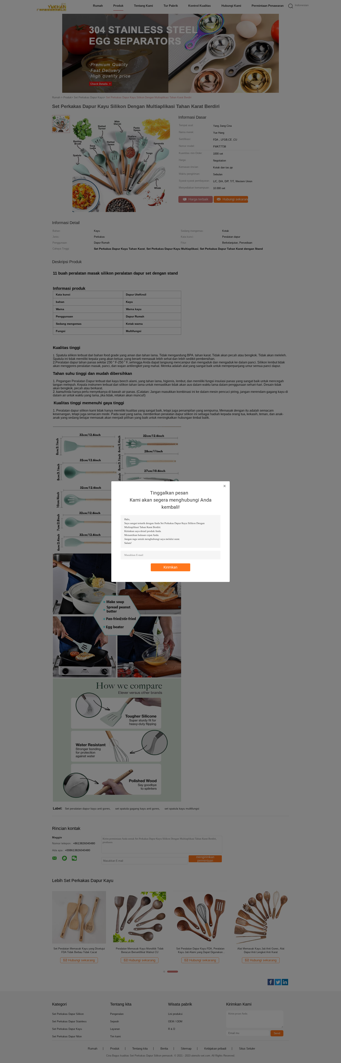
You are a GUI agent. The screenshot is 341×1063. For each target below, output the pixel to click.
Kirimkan (170, 567)
